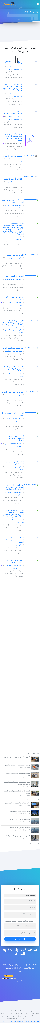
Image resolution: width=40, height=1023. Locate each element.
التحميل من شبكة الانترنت (25, 921)
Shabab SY (16, 968)
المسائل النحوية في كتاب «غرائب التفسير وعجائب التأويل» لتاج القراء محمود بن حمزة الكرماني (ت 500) (13, 513)
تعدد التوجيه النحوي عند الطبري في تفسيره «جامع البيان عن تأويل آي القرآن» (14, 487)
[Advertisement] (20, 664)
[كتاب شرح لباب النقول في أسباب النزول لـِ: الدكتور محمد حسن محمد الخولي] (31, 297)
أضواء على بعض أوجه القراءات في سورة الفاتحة (13, 178)
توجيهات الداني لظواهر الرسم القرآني (13, 63)
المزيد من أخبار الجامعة (33, 844)
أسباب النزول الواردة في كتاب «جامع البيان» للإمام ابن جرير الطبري (13, 438)
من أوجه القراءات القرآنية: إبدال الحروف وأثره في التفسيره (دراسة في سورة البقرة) (12, 87)
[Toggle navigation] (37, 4)
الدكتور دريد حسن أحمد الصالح (13, 351)
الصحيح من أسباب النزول (14, 276)
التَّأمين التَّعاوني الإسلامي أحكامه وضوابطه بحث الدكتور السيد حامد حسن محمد (12, 137)
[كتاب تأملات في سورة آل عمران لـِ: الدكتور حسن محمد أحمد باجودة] (30, 156)
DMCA (3, 1021)
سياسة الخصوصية (23, 1021)
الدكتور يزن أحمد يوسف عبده (14, 545)
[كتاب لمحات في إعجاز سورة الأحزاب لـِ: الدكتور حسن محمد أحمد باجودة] (31, 392)
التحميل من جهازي (10, 921)
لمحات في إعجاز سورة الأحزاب (13, 392)
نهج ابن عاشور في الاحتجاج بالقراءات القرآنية (13, 112)
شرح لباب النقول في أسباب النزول (13, 298)
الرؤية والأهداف (34, 1021)
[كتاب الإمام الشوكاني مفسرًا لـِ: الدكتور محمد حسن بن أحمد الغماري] (31, 255)
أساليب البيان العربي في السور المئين (15, 463)
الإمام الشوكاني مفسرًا (15, 255)
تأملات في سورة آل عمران (12, 156)
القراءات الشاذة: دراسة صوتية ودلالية (13, 414)
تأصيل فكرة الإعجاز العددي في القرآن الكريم (14, 561)
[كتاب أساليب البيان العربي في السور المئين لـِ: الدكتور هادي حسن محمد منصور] (31, 461)
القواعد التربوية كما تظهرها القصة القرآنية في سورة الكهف (14, 540)
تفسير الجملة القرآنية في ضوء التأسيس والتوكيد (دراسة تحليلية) (13, 369)
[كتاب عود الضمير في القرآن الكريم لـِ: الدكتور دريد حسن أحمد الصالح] (31, 348)
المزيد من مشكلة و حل (33, 800)
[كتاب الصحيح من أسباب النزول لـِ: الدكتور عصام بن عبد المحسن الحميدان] (31, 276)
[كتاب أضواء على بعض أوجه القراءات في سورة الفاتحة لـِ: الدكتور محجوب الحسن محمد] (30, 176)
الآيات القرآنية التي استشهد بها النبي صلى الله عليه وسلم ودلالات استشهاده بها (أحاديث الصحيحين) (13, 324)
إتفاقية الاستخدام (12, 1021)
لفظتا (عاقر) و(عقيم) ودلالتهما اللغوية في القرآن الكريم (13, 201)
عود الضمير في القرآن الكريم (13, 348)
